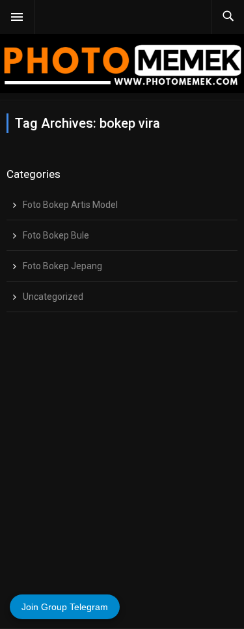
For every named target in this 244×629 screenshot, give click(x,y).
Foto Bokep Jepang (62, 266)
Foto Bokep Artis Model (70, 204)
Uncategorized (53, 296)
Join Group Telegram (64, 607)
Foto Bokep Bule (56, 235)
